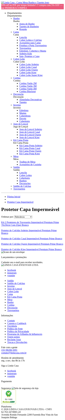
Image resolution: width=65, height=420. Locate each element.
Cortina (16, 78)
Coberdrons (25, 116)
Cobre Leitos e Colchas (30, 40)
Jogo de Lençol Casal (29, 132)
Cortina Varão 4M (28, 88)
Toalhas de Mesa (27, 161)
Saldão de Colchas (22, 186)
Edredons (23, 110)
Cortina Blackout (27, 91)
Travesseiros (25, 48)
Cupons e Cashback (16, 323)
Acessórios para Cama (30, 42)
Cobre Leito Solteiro (29, 64)
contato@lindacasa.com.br (13, 352)
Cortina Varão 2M (28, 83)
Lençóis (23, 37)
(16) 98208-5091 (9, 350)
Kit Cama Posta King (29, 153)
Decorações (25, 183)
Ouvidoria (12, 326)
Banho (16, 18)
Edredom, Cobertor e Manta (32, 51)
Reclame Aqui (14, 339)
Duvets (22, 118)
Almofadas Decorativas (30, 99)
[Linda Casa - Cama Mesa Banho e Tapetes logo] (25, 2)
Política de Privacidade (18, 331)
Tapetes (23, 102)
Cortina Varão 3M (28, 86)
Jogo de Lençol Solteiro (30, 129)
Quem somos (13, 337)
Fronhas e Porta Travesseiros (33, 45)
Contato (11, 320)
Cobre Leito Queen (28, 70)
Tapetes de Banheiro (29, 26)
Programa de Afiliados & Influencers (24, 334)
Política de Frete (15, 328)
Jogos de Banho (27, 24)
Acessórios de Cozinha (30, 164)
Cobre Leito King (27, 72)
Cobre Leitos (25, 175)
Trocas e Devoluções (17, 342)
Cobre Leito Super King (30, 75)
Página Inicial (13, 196)
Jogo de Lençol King (29, 137)
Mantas (22, 113)
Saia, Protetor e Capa (29, 56)
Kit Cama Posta (20, 140)
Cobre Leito (19, 59)
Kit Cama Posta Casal (29, 148)
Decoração (18, 94)
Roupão (23, 29)
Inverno (17, 105)
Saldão (16, 167)
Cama (16, 32)
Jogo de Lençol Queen (30, 134)
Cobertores (24, 121)
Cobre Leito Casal (28, 67)
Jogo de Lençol (20, 124)
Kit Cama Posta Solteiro (30, 145)
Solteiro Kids (25, 53)
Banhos (23, 180)
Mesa (15, 156)
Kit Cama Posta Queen (30, 151)
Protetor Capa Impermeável (20, 202)
